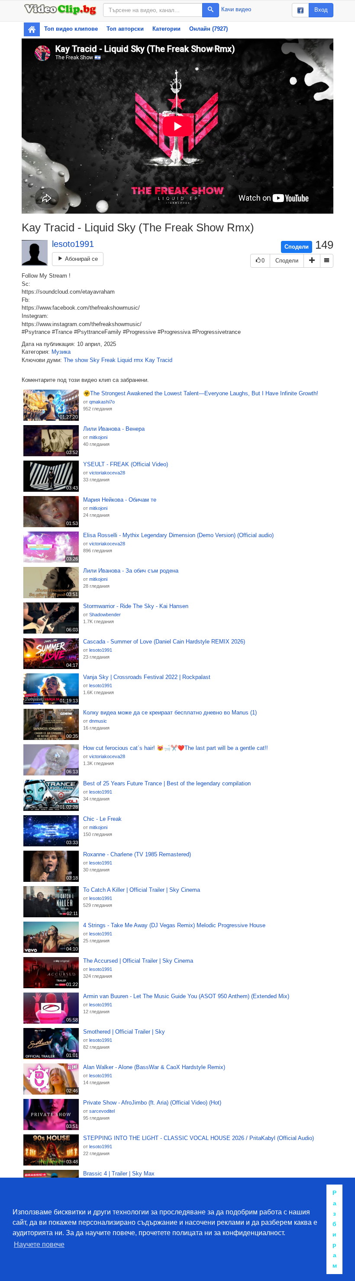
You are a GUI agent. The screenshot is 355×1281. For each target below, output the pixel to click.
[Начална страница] (32, 29)
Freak (108, 360)
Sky (95, 360)
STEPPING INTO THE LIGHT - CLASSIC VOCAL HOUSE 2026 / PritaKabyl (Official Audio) (198, 1138)
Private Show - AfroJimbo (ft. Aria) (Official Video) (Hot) (152, 1102)
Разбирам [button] (334, 1229)
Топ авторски (125, 29)
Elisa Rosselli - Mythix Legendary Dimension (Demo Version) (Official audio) (178, 535)
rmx (138, 360)
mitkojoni (98, 437)
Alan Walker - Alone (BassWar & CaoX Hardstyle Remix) (154, 1067)
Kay (150, 360)
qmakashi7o (102, 401)
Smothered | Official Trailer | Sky (124, 1031)
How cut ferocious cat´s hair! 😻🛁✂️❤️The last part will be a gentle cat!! (175, 748)
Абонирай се (80, 259)
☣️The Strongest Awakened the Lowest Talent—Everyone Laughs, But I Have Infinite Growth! (200, 393)
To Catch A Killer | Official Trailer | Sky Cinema (141, 890)
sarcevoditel (102, 1111)
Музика (61, 352)
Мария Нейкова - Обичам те (119, 499)
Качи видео (236, 9)
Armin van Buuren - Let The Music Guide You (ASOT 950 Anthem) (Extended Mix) (186, 996)
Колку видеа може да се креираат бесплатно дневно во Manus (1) (170, 712)
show (81, 360)
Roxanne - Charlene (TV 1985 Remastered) (137, 854)
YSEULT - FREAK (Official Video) (125, 464)
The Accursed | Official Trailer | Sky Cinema (138, 961)
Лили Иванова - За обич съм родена (130, 570)
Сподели (296, 246)
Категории (166, 29)
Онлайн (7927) (208, 29)
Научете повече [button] (39, 1244)
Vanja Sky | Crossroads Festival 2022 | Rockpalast (146, 677)
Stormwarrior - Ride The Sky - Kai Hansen (135, 606)
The (68, 360)
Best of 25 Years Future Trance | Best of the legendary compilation (167, 783)
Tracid (164, 360)
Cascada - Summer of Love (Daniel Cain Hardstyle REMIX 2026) (164, 641)
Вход (321, 9)
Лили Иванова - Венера (114, 429)
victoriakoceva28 (107, 472)
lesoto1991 (73, 244)
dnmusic (98, 721)
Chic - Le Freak (102, 819)
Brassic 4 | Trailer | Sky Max (119, 1173)
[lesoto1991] (35, 253)
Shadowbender (105, 614)
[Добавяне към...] (311, 261)
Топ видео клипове (71, 29)
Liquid (124, 360)
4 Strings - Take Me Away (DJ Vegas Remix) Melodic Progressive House (174, 925)
